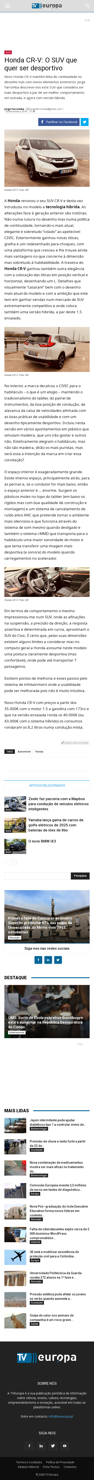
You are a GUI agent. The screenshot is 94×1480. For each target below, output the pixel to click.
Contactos (70, 1467)
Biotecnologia (39, 1128)
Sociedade (37, 1149)
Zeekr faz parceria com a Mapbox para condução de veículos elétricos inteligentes (58, 804)
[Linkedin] (41, 1446)
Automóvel (24, 751)
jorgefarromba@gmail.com (46, 109)
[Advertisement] (47, 33)
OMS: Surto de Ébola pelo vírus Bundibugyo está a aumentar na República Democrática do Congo (45, 1022)
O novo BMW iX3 (42, 841)
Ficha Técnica (51, 1467)
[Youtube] (64, 1446)
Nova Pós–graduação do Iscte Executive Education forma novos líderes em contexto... (59, 1211)
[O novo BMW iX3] (15, 846)
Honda (39, 751)
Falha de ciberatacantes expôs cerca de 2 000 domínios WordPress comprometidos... (59, 1233)
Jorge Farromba (14, 109)
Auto (8, 52)
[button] (88, 6)
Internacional (16, 1032)
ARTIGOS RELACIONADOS (47, 785)
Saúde (34, 1323)
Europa (35, 1193)
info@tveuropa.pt (61, 1416)
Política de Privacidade (60, 1462)
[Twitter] (53, 1446)
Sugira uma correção (76, 742)
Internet (35, 1242)
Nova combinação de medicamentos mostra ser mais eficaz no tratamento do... (57, 1167)
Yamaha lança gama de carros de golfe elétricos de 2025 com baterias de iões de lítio (56, 825)
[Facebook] (29, 1446)
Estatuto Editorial (28, 1467)
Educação (14, 937)
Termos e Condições (29, 1462)
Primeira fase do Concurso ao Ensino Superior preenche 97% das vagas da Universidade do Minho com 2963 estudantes (40, 925)
